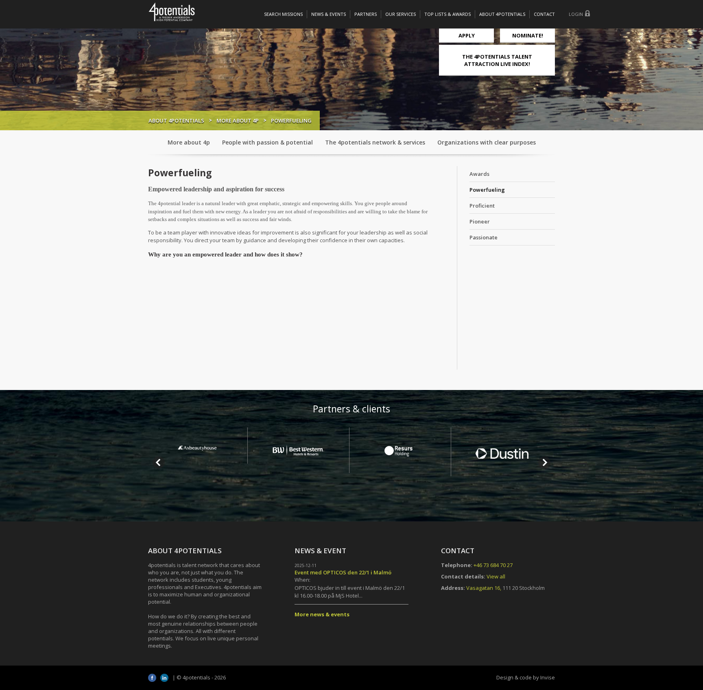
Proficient (482, 205)
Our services (400, 14)
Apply (466, 35)
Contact (544, 14)
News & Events (328, 14)
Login (576, 14)
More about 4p (237, 120)
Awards (479, 173)
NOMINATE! (527, 35)
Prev (158, 462)
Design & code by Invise (525, 677)
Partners (365, 14)
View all (496, 576)
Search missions (283, 14)
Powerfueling (487, 189)
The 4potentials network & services (375, 142)
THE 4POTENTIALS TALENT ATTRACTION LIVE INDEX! (497, 60)
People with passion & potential (267, 142)
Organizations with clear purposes (486, 142)
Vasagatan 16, (483, 587)
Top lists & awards (447, 14)
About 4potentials (502, 14)
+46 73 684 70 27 (493, 565)
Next (544, 462)
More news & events (322, 614)
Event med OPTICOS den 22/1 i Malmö (343, 572)
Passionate (483, 237)
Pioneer (479, 221)
